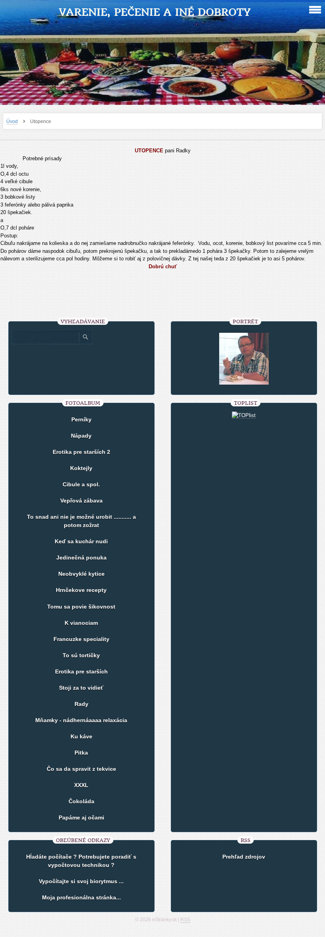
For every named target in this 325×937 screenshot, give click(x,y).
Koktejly (81, 468)
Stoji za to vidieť (81, 688)
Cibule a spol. (81, 484)
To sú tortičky (81, 655)
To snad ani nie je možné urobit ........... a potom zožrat (81, 521)
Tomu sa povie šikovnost (81, 606)
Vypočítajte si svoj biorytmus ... (81, 881)
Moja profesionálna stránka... (81, 897)
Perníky (81, 419)
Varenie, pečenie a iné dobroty (154, 12)
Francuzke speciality (81, 639)
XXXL (81, 785)
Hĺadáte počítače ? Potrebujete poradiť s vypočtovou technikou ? (81, 861)
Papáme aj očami (81, 817)
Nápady (81, 435)
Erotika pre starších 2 (81, 452)
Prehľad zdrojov (243, 857)
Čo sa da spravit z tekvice (81, 769)
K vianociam (81, 623)
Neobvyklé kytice (81, 574)
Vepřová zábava (81, 500)
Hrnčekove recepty (81, 590)
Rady (81, 704)
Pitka (81, 752)
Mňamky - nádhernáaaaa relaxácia (81, 720)
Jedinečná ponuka (81, 557)
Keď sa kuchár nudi (81, 541)
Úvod (12, 121)
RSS (185, 919)
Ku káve (81, 736)
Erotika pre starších (81, 671)
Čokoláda (81, 801)
